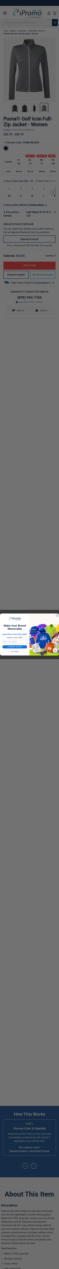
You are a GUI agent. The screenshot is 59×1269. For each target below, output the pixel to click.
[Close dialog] (57, 615)
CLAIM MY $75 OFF (15, 646)
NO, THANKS (14, 651)
